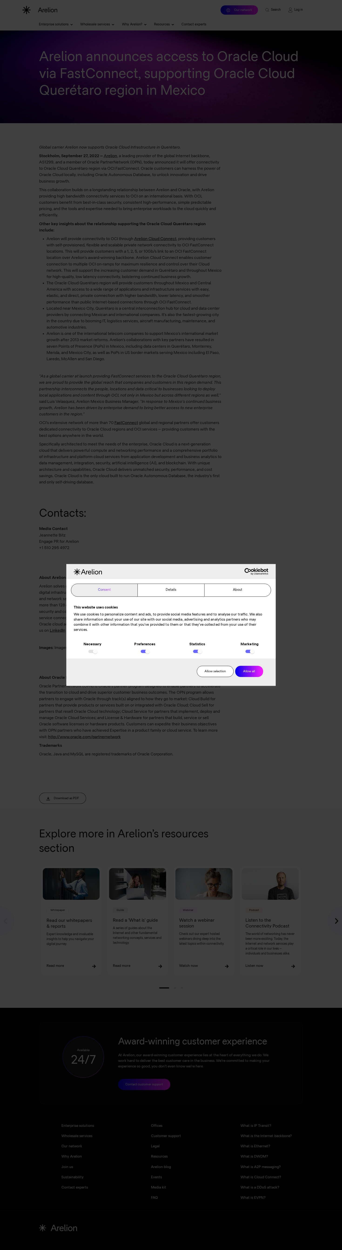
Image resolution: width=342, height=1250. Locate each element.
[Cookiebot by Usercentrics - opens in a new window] (248, 571)
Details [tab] (171, 590)
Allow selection (215, 671)
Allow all (249, 671)
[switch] (145, 651)
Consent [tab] (104, 590)
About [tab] (237, 590)
